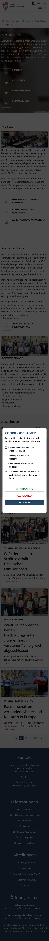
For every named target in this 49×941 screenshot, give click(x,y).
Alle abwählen (24, 496)
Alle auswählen (24, 489)
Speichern (24, 502)
